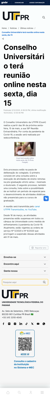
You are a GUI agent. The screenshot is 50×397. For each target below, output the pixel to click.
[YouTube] (38, 323)
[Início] (17, 16)
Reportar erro (40, 248)
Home (4, 28)
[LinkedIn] (20, 323)
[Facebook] (3, 323)
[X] (32, 323)
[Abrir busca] (43, 17)
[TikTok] (26, 323)
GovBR (4, 2)
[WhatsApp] (43, 323)
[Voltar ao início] (16, 294)
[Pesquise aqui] (44, 282)
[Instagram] (15, 323)
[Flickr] (9, 323)
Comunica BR (19, 2)
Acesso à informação (37, 2)
